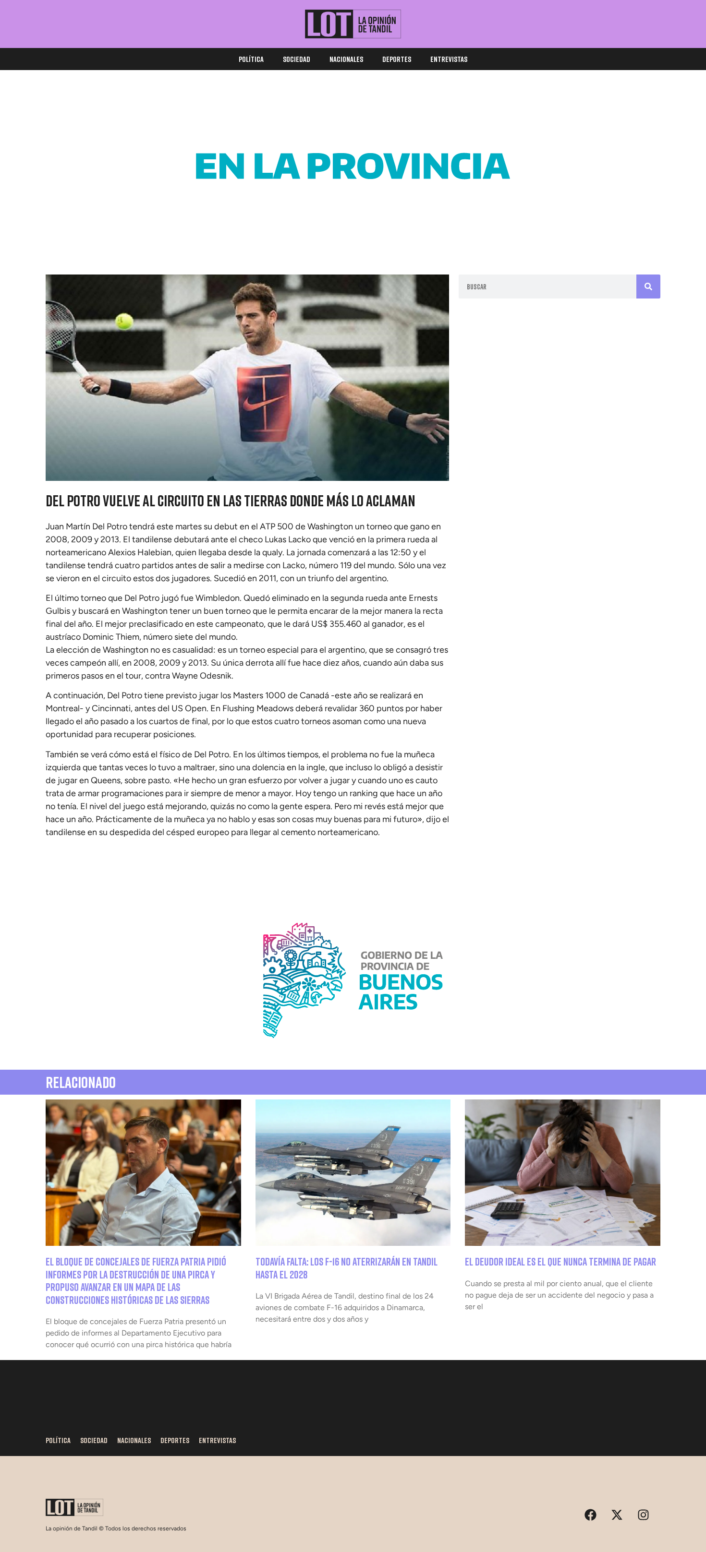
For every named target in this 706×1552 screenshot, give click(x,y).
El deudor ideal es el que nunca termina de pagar (560, 1261)
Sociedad (296, 59)
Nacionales (346, 59)
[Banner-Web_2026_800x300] (353, 1049)
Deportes (396, 59)
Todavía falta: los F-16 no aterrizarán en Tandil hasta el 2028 (347, 1267)
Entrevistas (448, 59)
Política (251, 59)
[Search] (648, 286)
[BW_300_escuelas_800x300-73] (353, 235)
